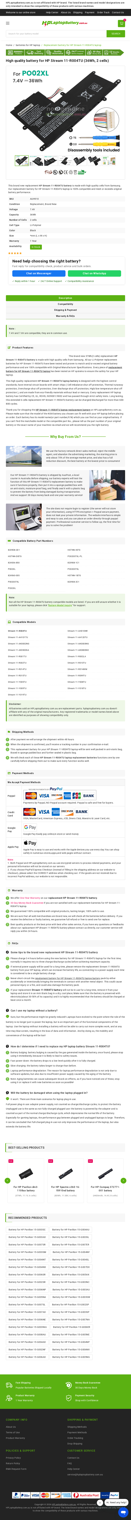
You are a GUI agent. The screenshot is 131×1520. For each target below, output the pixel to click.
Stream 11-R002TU (17, 663)
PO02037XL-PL (75, 556)
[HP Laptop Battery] (65, 23)
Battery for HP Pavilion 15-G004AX (27, 1342)
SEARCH (116, 34)
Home (9, 45)
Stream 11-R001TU (17, 656)
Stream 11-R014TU (17, 669)
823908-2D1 (14, 550)
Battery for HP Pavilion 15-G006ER (71, 1327)
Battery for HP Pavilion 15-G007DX (71, 1267)
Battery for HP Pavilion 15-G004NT (27, 1259)
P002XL (11, 569)
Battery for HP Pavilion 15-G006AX (27, 1357)
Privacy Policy (13, 1458)
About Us (66, 12)
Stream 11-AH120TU (78, 637)
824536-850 (13, 562)
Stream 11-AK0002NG (18, 643)
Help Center (52, 12)
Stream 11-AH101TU (18, 637)
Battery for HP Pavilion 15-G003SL (70, 1237)
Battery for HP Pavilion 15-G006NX (71, 1349)
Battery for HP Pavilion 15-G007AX (27, 1312)
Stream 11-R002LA (77, 656)
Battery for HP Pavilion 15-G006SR (27, 1274)
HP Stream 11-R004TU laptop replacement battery (63, 410)
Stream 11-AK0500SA (18, 650)
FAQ (69, 1463)
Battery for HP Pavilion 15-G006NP (27, 1289)
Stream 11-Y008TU (77, 682)
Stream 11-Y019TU (17, 695)
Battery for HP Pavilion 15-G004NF (71, 1252)
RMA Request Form (16, 1469)
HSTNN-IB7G (74, 550)
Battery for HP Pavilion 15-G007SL (27, 1304)
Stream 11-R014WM (77, 669)
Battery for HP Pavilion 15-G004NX (27, 1267)
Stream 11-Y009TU (17, 688)
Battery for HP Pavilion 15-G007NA (71, 1319)
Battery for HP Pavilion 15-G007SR (27, 1244)
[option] (65, 111)
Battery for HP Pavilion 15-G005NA (27, 1297)
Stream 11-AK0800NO (78, 650)
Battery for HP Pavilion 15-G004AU (70, 1229)
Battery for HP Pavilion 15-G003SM (27, 1252)
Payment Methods (77, 1432)
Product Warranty (15, 1438)
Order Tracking (75, 1438)
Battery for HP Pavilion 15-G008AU (27, 1334)
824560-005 (13, 575)
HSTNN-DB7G (15, 556)
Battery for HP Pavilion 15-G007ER (70, 1244)
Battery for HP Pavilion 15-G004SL (70, 1259)
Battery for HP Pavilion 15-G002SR (27, 1282)
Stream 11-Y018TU (77, 688)
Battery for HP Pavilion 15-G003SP (70, 1312)
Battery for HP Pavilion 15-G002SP (70, 1304)
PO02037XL (73, 569)
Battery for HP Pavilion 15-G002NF (27, 1349)
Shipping (77, 12)
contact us (81, 927)
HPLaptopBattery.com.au (64, 1504)
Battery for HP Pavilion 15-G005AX (70, 1274)
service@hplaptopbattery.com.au (85, 1474)
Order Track (103, 12)
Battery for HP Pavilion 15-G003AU (71, 1289)
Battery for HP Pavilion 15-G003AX (27, 1237)
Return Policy (13, 1463)
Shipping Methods (77, 1427)
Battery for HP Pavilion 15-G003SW (71, 1297)
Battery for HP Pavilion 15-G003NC (71, 1282)
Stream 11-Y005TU (17, 682)
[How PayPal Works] (109, 1495)
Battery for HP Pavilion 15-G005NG (71, 1357)
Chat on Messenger (39, 273)
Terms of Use (13, 1432)
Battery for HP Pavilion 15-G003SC (27, 1229)
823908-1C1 (73, 562)
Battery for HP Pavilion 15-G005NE (71, 1334)
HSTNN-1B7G (74, 575)
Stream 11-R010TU (77, 663)
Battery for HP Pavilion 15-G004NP (71, 1342)
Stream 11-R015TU (17, 675)
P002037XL (13, 582)
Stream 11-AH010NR (78, 631)
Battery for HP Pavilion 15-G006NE (27, 1319)
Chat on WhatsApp (94, 273)
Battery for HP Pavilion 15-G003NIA (28, 1327)
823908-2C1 (73, 582)
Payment (90, 12)
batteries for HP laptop (28, 45)
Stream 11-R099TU (77, 675)
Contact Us (118, 12)
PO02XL (12, 588)
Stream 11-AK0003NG (78, 643)
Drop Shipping (74, 1443)
